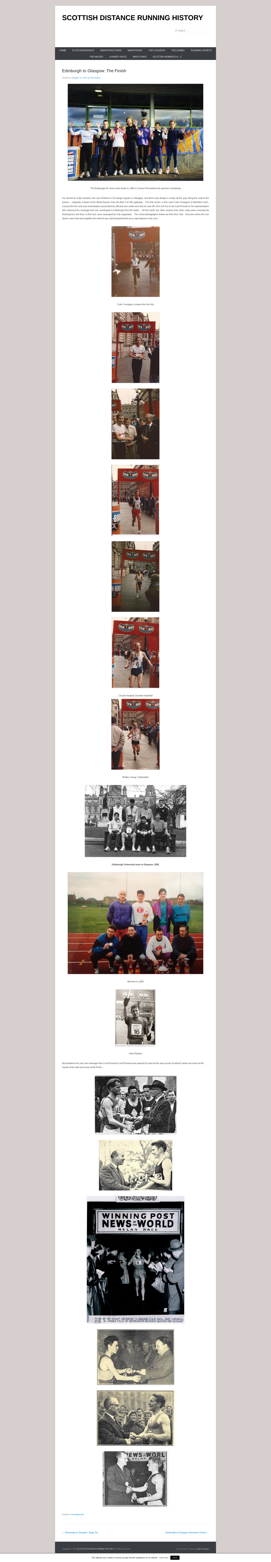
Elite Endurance (83, 50)
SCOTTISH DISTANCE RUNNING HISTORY (132, 18)
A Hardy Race (118, 57)
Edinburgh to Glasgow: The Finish (94, 70)
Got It (175, 1558)
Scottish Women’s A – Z (167, 57)
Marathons (135, 50)
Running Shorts (201, 50)
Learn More (163, 1558)
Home (62, 50)
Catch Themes (203, 1549)
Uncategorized (77, 1514)
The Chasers (156, 50)
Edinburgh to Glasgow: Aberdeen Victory (187, 1532)
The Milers (96, 57)
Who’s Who (140, 57)
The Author (95, 78)
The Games (178, 50)
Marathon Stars (111, 50)
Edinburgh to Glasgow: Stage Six (80, 1532)
